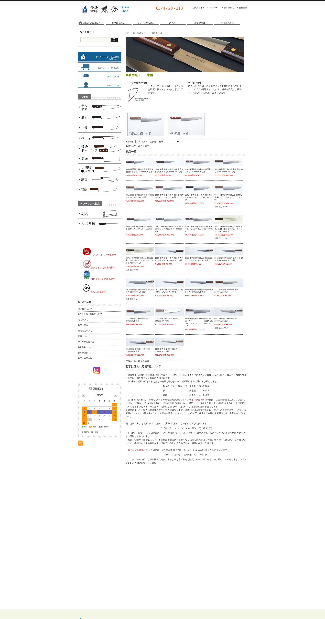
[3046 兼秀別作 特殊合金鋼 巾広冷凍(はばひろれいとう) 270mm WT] (199, 188)
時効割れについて (86, 347)
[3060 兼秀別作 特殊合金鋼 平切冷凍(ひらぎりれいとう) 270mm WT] (140, 219)
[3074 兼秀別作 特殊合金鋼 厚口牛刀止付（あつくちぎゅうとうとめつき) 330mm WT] (228, 219)
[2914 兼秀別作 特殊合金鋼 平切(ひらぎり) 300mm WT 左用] (140, 282)
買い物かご (229, 7)
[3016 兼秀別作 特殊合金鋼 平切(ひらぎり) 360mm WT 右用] (169, 188)
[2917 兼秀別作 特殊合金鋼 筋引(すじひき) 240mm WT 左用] (169, 282)
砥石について (84, 336)
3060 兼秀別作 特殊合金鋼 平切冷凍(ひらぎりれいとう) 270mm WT (139, 228)
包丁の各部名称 (85, 358)
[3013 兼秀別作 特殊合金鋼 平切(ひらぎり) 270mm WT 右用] (199, 162)
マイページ (214, 7)
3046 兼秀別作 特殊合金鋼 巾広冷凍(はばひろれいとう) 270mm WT (198, 197)
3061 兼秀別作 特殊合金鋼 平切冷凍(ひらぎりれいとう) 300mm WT (169, 228)
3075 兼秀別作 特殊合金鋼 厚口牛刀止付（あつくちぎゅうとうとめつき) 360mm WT (140, 260)
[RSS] (80, 443)
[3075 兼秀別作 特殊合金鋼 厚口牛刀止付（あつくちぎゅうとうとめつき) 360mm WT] (140, 251)
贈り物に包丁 (84, 353)
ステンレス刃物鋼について (90, 314)
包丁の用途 (83, 325)
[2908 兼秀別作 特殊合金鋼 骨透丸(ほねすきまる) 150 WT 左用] (199, 251)
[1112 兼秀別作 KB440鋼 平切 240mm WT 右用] (228, 282)
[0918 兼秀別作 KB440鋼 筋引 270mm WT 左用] (169, 342)
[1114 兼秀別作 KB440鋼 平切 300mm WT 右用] (169, 311)
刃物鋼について (85, 309)
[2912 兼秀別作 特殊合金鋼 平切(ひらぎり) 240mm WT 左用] (228, 251)
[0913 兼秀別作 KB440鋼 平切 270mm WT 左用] (140, 342)
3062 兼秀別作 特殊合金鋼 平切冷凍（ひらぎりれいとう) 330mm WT (199, 228)
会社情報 (243, 7)
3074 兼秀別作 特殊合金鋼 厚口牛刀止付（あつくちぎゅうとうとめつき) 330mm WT (228, 228)
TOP (127, 33)
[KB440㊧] (228, 311)
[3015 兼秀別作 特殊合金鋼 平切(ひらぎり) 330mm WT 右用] (140, 188)
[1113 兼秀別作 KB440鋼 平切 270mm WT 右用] (140, 311)
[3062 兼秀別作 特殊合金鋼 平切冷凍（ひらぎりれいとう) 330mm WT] (199, 219)
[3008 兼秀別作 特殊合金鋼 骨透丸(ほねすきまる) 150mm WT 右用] (169, 162)
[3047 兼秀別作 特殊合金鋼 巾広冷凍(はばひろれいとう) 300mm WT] (228, 188)
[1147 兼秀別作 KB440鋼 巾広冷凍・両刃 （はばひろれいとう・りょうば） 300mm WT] (199, 311)
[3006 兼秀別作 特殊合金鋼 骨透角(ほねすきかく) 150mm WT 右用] (140, 162)
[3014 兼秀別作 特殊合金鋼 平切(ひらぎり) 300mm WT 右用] (228, 162)
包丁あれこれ (84, 301)
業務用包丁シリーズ (140, 33)
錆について (83, 319)
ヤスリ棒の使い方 (86, 342)
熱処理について (85, 331)
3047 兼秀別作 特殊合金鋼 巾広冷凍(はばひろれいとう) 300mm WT (228, 197)
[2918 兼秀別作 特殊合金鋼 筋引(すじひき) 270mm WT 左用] (199, 282)
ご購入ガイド (198, 7)
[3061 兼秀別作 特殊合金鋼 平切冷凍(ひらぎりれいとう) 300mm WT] (169, 219)
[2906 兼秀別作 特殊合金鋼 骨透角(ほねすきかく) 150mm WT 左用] (169, 251)
